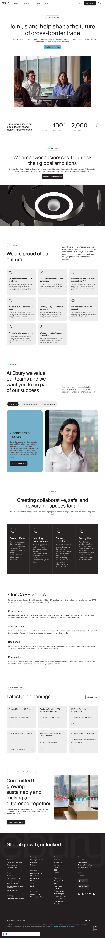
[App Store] (83, 881)
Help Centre (58, 886)
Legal (8, 920)
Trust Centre (58, 904)
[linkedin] (79, 893)
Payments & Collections (14, 862)
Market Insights (59, 894)
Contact (56, 872)
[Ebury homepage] (6, 3)
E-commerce (34, 878)
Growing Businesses (37, 860)
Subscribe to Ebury (60, 896)
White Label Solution (37, 897)
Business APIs (82, 862)
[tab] (13, 404)
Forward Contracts (13, 881)
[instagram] (83, 893)
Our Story (57, 860)
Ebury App (81, 876)
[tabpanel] (52, 441)
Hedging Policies (12, 890)
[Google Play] (83, 887)
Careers (56, 867)
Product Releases (60, 899)
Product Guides (59, 891)
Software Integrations (85, 865)
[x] (86, 893)
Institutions (33, 865)
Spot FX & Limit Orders (14, 878)
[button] (17, 3)
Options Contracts (12, 883)
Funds (32, 886)
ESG (55, 870)
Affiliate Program (35, 894)
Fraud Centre (58, 901)
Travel (32, 883)
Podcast (56, 888)
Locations (57, 865)
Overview (10, 860)
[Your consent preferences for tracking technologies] (4, 934)
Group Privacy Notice (18, 920)
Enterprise (33, 862)
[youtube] (90, 893)
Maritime (33, 881)
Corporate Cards (12, 867)
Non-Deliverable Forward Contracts (15, 887)
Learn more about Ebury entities (64, 926)
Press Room (58, 862)
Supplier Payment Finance (15, 898)
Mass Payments (12, 865)
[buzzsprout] (94, 893)
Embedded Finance (84, 867)
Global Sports (34, 876)
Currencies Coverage (61, 881)
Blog (55, 883)
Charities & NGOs (36, 873)
